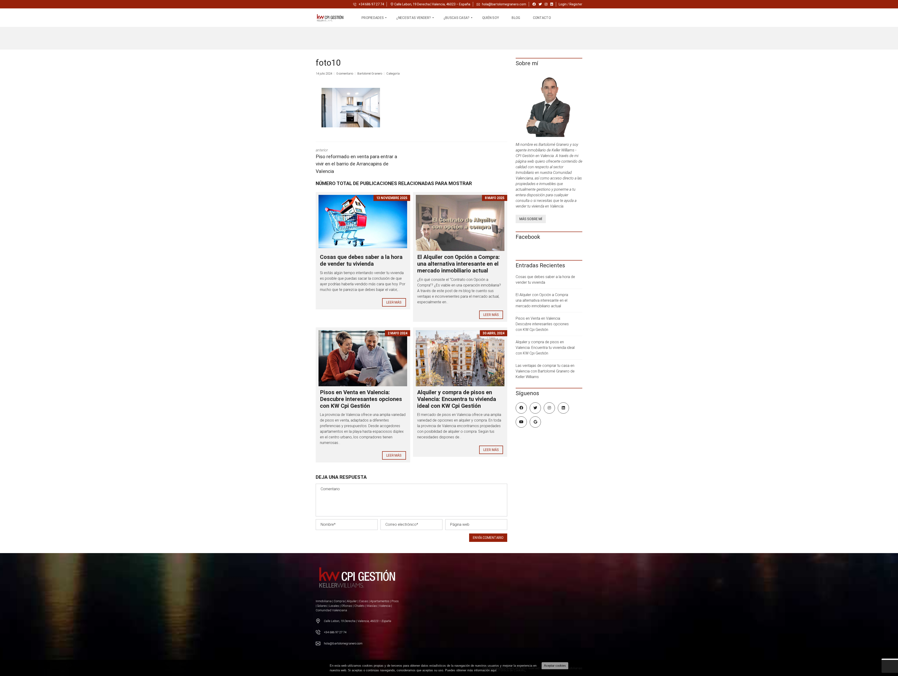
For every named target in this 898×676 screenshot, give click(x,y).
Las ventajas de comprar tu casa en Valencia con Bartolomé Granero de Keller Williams (545, 371)
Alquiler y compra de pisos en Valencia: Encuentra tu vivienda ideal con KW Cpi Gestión (456, 399)
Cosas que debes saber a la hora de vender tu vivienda (361, 260)
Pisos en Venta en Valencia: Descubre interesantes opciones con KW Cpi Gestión (361, 399)
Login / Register (570, 4)
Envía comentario (488, 538)
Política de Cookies (511, 670)
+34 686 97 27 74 (371, 4)
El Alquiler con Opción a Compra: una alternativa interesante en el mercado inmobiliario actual (458, 264)
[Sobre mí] (549, 105)
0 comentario (344, 73)
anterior (356, 161)
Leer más (394, 302)
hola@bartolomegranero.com (504, 4)
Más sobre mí (530, 219)
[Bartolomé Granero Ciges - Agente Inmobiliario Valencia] (333, 17)
